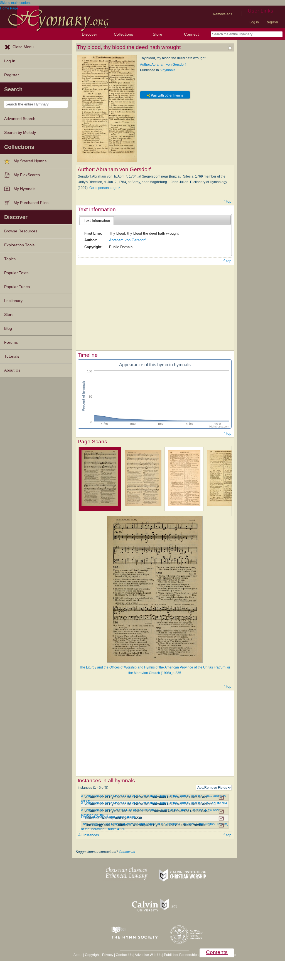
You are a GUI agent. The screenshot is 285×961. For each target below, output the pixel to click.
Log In (9, 61)
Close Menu (23, 47)
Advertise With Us (148, 955)
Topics (10, 259)
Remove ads (222, 14)
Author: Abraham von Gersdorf (163, 65)
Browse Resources (20, 231)
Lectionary (13, 301)
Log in (254, 22)
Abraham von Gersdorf (127, 240)
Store (157, 34)
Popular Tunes (17, 287)
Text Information (97, 220)
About (77, 955)
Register (272, 22)
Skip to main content (15, 3)
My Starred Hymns (30, 161)
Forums (11, 342)
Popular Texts (16, 273)
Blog (8, 328)
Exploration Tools (19, 245)
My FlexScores (27, 175)
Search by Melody (20, 133)
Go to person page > (104, 188)
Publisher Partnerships (181, 955)
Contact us (127, 852)
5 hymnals (167, 70)
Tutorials (11, 356)
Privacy (107, 955)
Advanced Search (19, 119)
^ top (227, 201)
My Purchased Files (31, 203)
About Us (12, 370)
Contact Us (124, 955)
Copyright (92, 955)
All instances (88, 835)
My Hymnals (24, 189)
